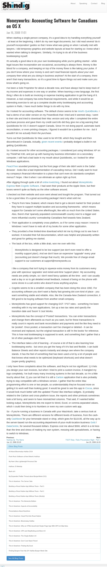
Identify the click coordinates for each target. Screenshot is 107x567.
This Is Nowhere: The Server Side (20, 481)
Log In (3, 566)
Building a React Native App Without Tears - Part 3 (26, 486)
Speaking (83, 3)
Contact (94, 3)
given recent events (52, 141)
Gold (92, 422)
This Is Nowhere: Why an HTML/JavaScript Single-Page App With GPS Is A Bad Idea (38, 526)
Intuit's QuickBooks (88, 111)
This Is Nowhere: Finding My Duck (21, 546)
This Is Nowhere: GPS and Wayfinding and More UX (27, 531)
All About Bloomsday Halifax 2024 (21, 452)
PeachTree (12, 166)
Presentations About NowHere (19, 511)
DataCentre (13, 426)
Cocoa (88, 388)
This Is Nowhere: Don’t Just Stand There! (23, 541)
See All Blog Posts (15, 558)
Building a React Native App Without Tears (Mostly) (27, 496)
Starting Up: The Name (15, 440)
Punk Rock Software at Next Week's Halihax (24, 456)
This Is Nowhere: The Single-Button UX (22, 536)
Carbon (60, 377)
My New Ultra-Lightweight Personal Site (23, 461)
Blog (103, 3)
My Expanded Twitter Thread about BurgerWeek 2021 (28, 476)
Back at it (12, 471)
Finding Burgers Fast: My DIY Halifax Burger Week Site (28, 551)
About (73, 3)
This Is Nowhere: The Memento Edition (22, 501)
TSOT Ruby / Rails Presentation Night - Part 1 (83, 440)
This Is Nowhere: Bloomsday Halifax (21, 521)
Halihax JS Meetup (15, 466)
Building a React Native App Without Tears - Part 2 (26, 491)
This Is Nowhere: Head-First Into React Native (25, 516)
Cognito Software (30, 186)
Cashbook (16, 419)
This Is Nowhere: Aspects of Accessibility (23, 506)
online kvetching (50, 182)
